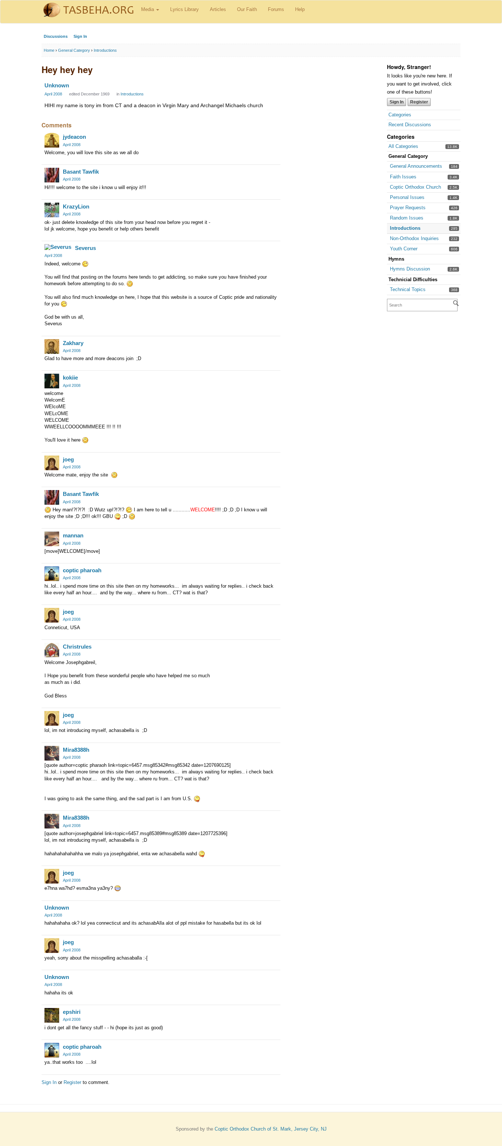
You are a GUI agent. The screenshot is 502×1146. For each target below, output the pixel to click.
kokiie (70, 377)
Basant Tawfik (81, 171)
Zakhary (73, 343)
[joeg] (51, 463)
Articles (218, 9)
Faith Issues (403, 176)
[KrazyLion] (51, 210)
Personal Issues (407, 197)
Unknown (56, 85)
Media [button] (148, 9)
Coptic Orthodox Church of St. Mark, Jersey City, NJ (271, 1129)
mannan (73, 535)
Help (300, 9)
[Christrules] (51, 650)
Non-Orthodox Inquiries (414, 238)
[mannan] (51, 539)
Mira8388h (76, 750)
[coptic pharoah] (51, 573)
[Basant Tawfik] (51, 175)
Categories (399, 114)
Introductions (405, 228)
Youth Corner (403, 248)
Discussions (56, 36)
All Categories (403, 146)
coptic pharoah (82, 570)
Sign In (80, 36)
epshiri (71, 1012)
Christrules (77, 646)
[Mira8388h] (51, 753)
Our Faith (247, 9)
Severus (85, 248)
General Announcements (416, 166)
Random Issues (406, 218)
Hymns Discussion (410, 269)
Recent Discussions (409, 124)
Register (419, 102)
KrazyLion (76, 206)
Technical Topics (408, 289)
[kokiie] (51, 381)
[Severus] (57, 247)
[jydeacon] (51, 140)
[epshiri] (51, 1015)
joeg (68, 459)
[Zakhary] (51, 346)
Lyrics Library (184, 9)
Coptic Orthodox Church (415, 187)
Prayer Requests (408, 207)
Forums (276, 9)
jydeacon (74, 137)
